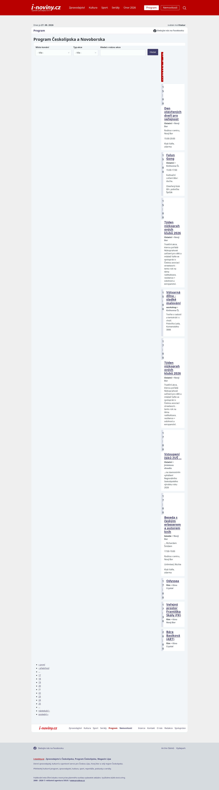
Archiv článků (167, 748)
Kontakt (151, 728)
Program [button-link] (151, 7)
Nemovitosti (126, 728)
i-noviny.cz (38, 759)
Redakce (169, 728)
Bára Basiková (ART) (173, 635)
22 (40, 693)
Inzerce (141, 728)
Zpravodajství (77, 7)
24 (40, 700)
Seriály (116, 7)
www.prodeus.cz (77, 780)
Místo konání (42, 47)
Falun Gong (170, 157)
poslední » (43, 714)
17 (40, 675)
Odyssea (172, 581)
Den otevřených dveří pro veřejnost (172, 113)
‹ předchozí (44, 668)
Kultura (93, 7)
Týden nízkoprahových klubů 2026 (172, 227)
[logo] (46, 7)
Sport (104, 7)
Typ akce (77, 47)
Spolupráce (180, 728)
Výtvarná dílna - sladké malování (173, 297)
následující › (44, 710)
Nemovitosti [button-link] (170, 7)
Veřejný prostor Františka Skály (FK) (173, 609)
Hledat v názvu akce (110, 47)
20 (40, 686)
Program (39, 30)
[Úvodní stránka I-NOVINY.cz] (48, 728)
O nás (159, 728)
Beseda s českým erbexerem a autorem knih (172, 524)
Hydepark (181, 748)
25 (40, 703)
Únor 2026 (130, 7)
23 (40, 696)
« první (42, 664)
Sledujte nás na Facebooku (170, 30)
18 (40, 678)
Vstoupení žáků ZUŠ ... (172, 456)
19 (40, 682)
